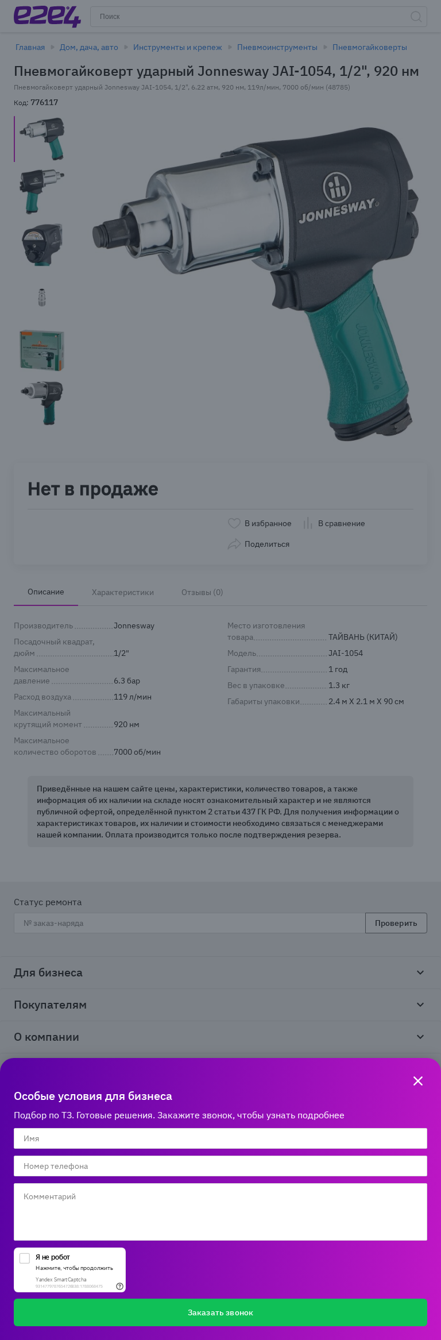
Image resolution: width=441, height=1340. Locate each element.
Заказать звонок (220, 1312)
